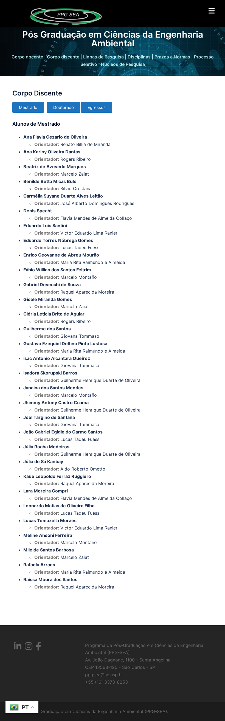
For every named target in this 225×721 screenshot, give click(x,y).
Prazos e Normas (172, 57)
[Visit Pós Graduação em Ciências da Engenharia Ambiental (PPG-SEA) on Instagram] (28, 647)
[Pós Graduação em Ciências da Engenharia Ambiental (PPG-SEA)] (66, 16)
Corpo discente (63, 57)
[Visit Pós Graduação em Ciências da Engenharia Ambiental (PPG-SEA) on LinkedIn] (17, 647)
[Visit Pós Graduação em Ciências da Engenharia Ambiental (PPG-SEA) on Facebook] (38, 647)
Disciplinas (139, 57)
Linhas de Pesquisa (103, 57)
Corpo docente (27, 57)
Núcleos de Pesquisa (123, 64)
